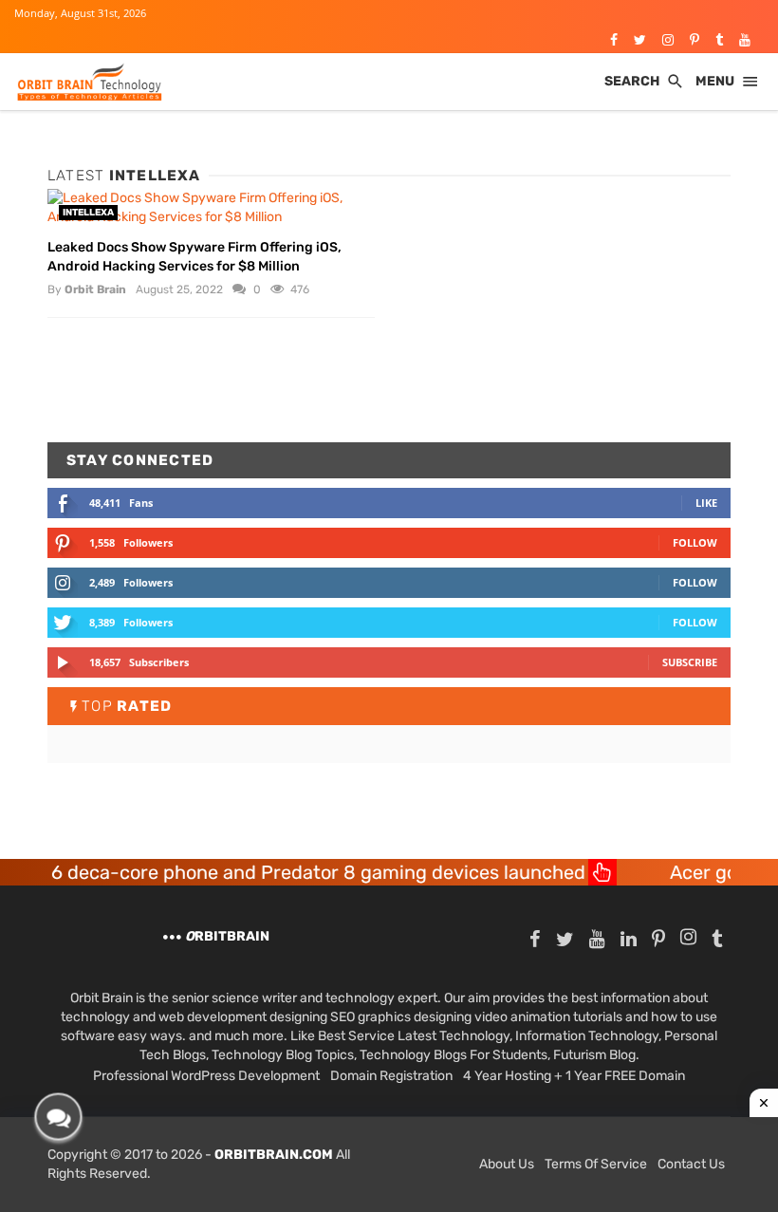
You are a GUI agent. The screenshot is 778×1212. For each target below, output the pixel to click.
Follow (695, 542)
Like (706, 502)
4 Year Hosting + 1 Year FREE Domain (574, 1076)
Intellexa (88, 212)
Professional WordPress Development (206, 1076)
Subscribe (689, 662)
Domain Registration (391, 1076)
